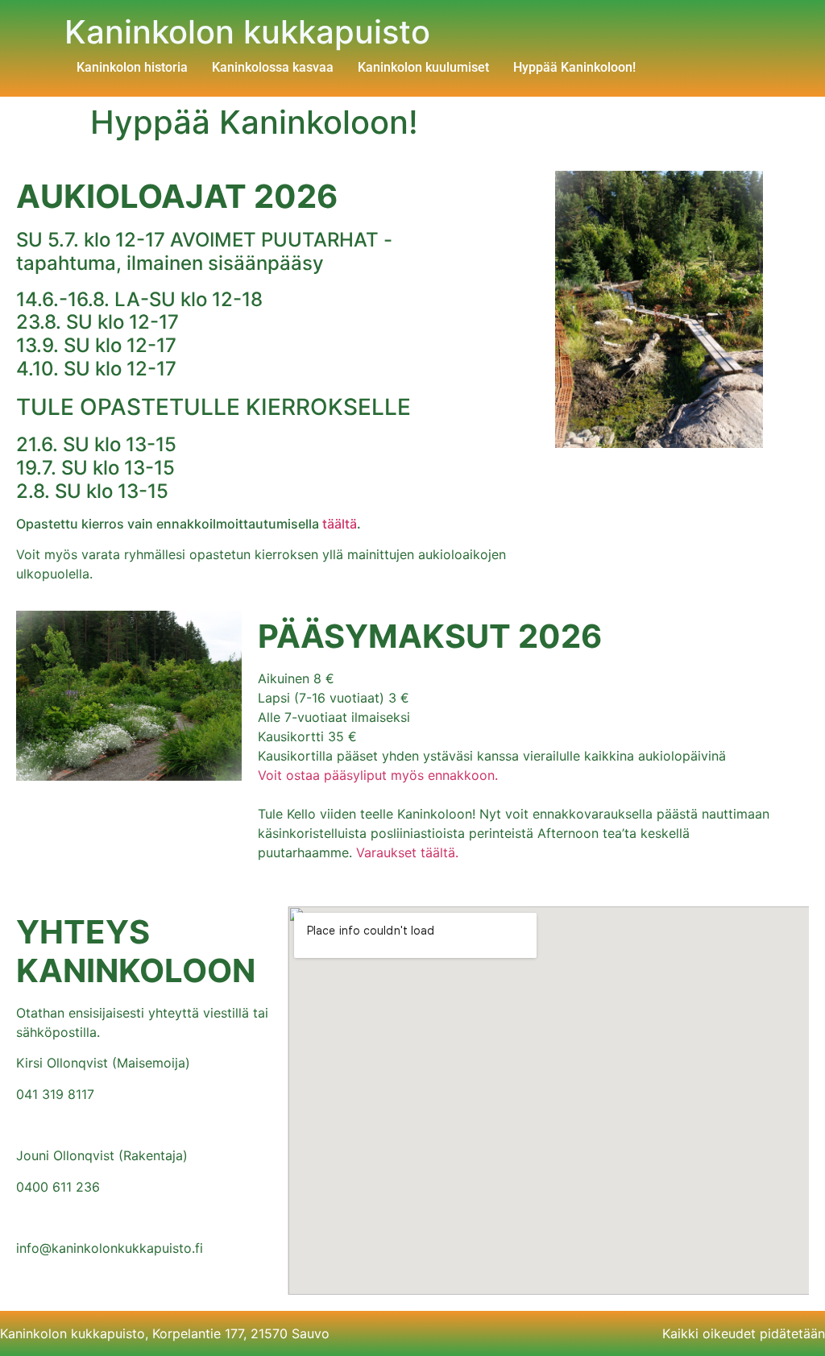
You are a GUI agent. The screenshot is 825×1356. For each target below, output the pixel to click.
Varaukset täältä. (407, 852)
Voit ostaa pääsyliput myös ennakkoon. (378, 775)
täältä (339, 524)
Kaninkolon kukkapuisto (247, 32)
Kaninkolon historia (132, 67)
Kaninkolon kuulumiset (423, 67)
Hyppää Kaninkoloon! (574, 67)
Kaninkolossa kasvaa (273, 67)
